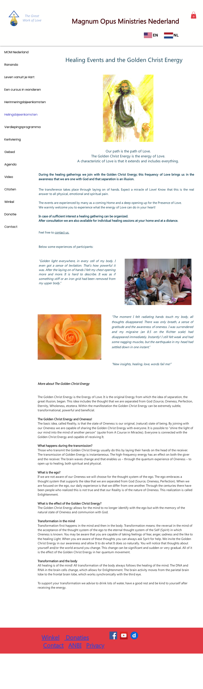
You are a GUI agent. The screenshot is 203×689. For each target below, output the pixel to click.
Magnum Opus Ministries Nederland (125, 20)
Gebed (9, 152)
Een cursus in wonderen (22, 89)
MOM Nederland (16, 52)
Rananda (11, 64)
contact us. (62, 232)
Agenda (10, 164)
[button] (193, 15)
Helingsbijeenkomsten (20, 114)
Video (8, 177)
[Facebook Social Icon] (113, 635)
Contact (10, 226)
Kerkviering (12, 139)
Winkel (9, 202)
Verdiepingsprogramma (22, 127)
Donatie (10, 214)
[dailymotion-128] (134, 635)
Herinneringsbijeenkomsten (22, 102)
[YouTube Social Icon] (124, 635)
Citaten (10, 189)
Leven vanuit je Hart (19, 77)
